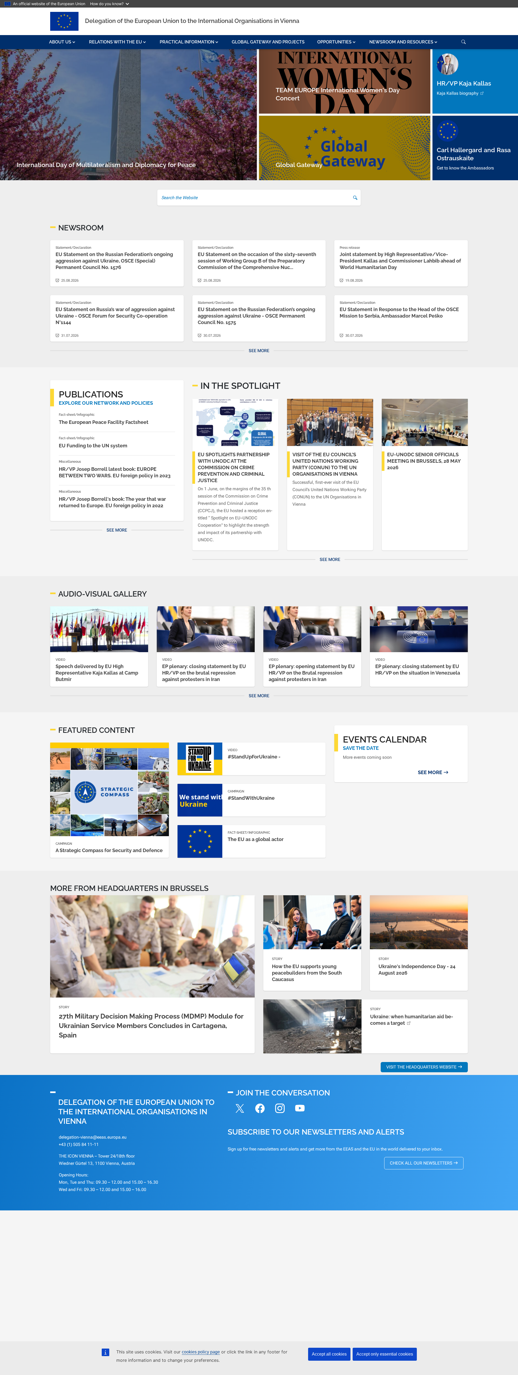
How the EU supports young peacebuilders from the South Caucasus (307, 973)
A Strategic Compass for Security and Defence (109, 850)
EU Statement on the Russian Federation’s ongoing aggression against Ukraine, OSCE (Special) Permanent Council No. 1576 (114, 260)
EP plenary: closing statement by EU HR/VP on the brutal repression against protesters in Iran (204, 672)
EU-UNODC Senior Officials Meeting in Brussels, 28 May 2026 (424, 461)
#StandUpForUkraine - (254, 757)
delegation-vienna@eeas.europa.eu (93, 1137)
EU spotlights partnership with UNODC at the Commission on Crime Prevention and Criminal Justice (234, 467)
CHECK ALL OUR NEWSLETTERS (421, 1163)
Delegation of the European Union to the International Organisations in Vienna (192, 20)
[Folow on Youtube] (299, 1109)
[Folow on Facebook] (260, 1109)
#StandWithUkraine (251, 798)
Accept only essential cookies (384, 1354)
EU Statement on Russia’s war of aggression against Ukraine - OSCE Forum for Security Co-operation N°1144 (115, 316)
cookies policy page (201, 1352)
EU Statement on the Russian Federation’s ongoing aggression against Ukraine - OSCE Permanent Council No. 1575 (256, 316)
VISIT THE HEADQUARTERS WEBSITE (421, 1067)
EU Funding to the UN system (93, 445)
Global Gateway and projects (268, 42)
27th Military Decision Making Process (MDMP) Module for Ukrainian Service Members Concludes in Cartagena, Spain (151, 1025)
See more (259, 350)
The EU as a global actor (256, 839)
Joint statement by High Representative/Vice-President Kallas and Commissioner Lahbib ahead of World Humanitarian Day (400, 260)
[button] (63, 42)
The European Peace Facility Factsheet (103, 422)
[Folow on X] (240, 1109)
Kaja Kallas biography (457, 93)
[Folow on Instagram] (280, 1109)
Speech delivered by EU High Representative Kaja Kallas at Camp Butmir (97, 672)
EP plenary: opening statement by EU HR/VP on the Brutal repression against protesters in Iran (312, 672)
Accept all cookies (329, 1354)
